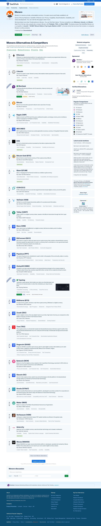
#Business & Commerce (24, 50)
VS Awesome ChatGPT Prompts (84, 134)
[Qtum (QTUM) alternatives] (13, 171)
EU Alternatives (86, 183)
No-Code (11, 516)
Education (84, 518)
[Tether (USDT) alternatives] (13, 212)
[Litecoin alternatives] (13, 72)
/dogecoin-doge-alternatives (15, 343)
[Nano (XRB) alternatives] (13, 226)
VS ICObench (79, 121)
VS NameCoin (79, 123)
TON (56, 24)
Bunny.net (35, 522)
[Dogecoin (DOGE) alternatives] (13, 345)
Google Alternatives (78, 500)
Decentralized (27, 30)
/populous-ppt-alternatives (15, 252)
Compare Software (56, 497)
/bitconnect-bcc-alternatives (15, 236)
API (33, 506)
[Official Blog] (40, 35)
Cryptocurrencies (83, 47)
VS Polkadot (79, 110)
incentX (26, 26)
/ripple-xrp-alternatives (14, 113)
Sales (83, 52)
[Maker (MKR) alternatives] (13, 403)
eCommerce (40, 518)
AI (7, 516)
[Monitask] (13, 86)
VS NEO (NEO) (79, 125)
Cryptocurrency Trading (79, 50)
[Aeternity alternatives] (13, 427)
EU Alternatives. (29, 47)
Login (93, 0)
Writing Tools (50, 518)
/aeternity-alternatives (13, 425)
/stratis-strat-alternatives (14, 387)
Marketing (26, 518)
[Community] (57, 4)
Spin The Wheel (50, 522)
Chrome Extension (55, 500)
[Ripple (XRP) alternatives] (13, 115)
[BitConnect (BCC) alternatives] (13, 239)
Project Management (60, 518)
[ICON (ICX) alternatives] (13, 188)
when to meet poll (65, 522)
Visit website (18, 34)
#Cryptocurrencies (11, 50)
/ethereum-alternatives (13, 53)
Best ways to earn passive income (81, 146)
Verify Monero (85, 34)
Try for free (19, 96)
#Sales (41, 50)
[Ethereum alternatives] (13, 55)
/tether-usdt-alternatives (14, 210)
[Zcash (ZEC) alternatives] (13, 313)
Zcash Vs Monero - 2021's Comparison (82, 142)
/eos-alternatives (12, 139)
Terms (22, 522)
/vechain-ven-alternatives (14, 198)
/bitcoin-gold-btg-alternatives (15, 154)
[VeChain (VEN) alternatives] (13, 200)
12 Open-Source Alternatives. (17, 47)
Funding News (54, 504)
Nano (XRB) (64, 24)
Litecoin (83, 22)
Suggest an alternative (38, 461)
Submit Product (89, 4)
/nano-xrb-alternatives (13, 224)
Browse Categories (56, 495)
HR (45, 518)
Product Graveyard (78, 504)
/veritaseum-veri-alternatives (15, 413)
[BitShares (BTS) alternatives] (13, 301)
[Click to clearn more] (50, 485)
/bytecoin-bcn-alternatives (14, 359)
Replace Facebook (78, 497)
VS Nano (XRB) (80, 116)
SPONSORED (8, 86)
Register (89, 0)
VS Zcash (78, 127)
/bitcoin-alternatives (13, 101)
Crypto (89, 45)
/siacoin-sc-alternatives (14, 373)
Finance (78, 518)
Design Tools (27, 516)
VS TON (78, 114)
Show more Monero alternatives (38, 455)
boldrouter (82, 206)
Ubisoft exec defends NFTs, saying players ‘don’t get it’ (83, 149)
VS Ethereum (79, 112)
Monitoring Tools (71, 518)
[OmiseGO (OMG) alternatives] (13, 266)
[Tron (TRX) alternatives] (13, 327)
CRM (8, 518)
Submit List (54, 506)
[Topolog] (13, 280)
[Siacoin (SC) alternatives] (13, 375)
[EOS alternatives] (13, 141)
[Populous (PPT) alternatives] (13, 254)
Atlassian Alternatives (78, 502)
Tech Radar (76, 495)
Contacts (20, 506)
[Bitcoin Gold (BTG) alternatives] (13, 156)
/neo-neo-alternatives (13, 127)
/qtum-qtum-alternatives (14, 169)
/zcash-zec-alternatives (14, 311)
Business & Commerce (81, 45)
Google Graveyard (78, 506)
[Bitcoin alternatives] (13, 103)
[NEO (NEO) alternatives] (13, 129)
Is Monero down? (83, 194)
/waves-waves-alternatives (15, 440)
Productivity (90, 50)
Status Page (35, 34)
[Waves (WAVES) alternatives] (13, 442)
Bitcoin (91, 22)
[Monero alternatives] (10, 14)
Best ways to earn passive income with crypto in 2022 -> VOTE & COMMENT (82, 154)
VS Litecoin (79, 107)
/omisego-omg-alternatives (15, 264)
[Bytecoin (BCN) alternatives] (13, 361)
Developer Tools (19, 516)
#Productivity (34, 50)
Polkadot (51, 24)
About (30, 506)
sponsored (56, 485)
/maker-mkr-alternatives (14, 401)
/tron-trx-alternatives (13, 325)
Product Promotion (12, 506)
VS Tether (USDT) (80, 129)
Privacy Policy (16, 522)
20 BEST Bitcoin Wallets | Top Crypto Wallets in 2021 (45, 26)
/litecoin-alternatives (13, 69)
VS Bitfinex (78, 118)
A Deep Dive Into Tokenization (80, 174)
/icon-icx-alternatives (13, 186)
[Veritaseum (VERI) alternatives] (13, 415)
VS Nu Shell (79, 132)
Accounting (33, 518)
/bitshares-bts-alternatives (14, 298)
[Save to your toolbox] (10, 19)
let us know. (85, 186)
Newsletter (54, 508)
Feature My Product (78, 4)
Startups (23, 0)
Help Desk (12, 518)
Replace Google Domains (79, 508)
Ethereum (77, 22)
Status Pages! (54, 502)
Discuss (25, 506)
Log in (10, 475)
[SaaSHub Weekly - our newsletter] (54, 4)
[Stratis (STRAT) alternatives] (13, 389)
